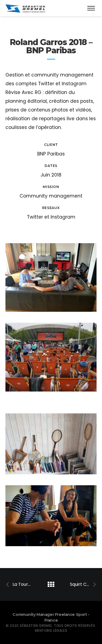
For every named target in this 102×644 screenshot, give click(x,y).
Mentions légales (51, 630)
